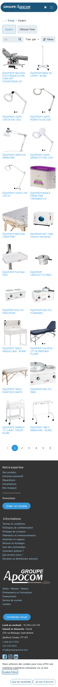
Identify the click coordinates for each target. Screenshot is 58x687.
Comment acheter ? (13, 550)
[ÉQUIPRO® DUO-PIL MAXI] (43, 374)
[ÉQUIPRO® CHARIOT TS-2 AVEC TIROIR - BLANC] (15, 412)
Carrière (6, 604)
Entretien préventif (12, 476)
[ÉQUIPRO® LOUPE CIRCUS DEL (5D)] (15, 101)
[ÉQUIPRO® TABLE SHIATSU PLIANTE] (15, 374)
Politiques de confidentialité (17, 527)
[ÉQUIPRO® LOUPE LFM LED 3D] (15, 177)
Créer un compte (16, 506)
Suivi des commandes (13, 547)
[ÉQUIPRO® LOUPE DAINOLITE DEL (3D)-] (43, 139)
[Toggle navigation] (51, 7)
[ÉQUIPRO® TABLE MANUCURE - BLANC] (43, 412)
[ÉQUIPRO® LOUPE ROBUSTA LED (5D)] (43, 101)
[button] (32, 39)
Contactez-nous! (17, 617)
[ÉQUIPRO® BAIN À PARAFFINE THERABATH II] (43, 177)
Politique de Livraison (14, 531)
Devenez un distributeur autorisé (20, 558)
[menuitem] (9, 29)
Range (11, 20)
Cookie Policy (10, 672)
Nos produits (9, 472)
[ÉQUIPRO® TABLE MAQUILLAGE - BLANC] (15, 333)
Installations (9, 483)
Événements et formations (17, 592)
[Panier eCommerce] (45, 7)
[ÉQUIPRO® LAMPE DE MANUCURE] (15, 139)
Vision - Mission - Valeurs (15, 588)
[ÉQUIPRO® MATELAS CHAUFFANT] (15, 218)
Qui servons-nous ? (12, 554)
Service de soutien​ (12, 600)
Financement (9, 596)
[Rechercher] (20, 39)
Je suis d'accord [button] (44, 681)
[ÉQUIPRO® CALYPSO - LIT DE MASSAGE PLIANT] (43, 333)
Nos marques (9, 487)
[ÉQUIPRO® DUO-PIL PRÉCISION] (15, 294)
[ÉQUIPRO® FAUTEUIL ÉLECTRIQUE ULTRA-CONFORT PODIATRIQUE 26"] (15, 57)
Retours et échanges (13, 543)
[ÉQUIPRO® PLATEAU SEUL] (15, 256)
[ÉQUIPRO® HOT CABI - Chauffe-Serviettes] (43, 218)
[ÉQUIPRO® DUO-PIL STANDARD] (43, 294)
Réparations (8, 480)
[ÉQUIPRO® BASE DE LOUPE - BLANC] (43, 57)
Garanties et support (13, 539)
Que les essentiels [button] (21, 681)
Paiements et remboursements (19, 535)
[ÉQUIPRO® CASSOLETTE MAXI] (43, 256)
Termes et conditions (13, 523)
